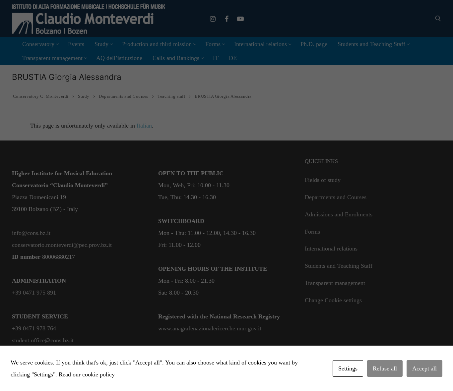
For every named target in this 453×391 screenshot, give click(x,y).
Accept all (424, 368)
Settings (347, 368)
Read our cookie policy (87, 374)
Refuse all (385, 368)
